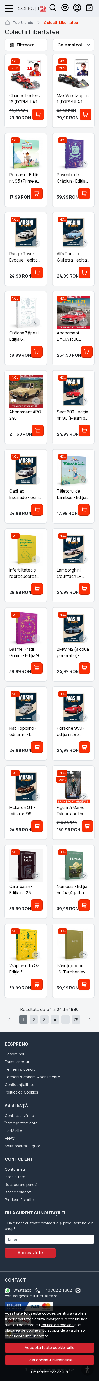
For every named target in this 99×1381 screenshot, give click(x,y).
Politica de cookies (57, 1324)
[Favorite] (65, 8)
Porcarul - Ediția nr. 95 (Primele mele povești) (24, 178)
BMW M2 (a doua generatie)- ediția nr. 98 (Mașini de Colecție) (73, 652)
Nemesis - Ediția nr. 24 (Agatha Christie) (72, 889)
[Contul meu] (77, 8)
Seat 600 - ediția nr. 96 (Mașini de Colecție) (72, 415)
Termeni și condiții (20, 1069)
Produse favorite (19, 1199)
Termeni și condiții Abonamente (32, 1076)
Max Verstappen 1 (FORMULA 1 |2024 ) (73, 99)
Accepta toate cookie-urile (49, 1347)
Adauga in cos (38, 114)
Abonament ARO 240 (25, 415)
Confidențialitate (20, 1084)
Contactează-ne (19, 1115)
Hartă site (13, 1130)
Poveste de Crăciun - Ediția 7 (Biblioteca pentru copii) (73, 178)
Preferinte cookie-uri (49, 1371)
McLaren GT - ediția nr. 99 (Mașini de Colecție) (22, 810)
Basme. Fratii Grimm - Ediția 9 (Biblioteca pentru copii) (24, 652)
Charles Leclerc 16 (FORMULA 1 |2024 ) (24, 99)
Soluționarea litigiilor (22, 1145)
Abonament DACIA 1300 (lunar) (68, 336)
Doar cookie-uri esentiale (50, 1360)
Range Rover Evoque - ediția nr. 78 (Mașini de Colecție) (24, 257)
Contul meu (15, 1169)
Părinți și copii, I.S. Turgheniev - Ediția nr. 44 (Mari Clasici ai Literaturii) (73, 969)
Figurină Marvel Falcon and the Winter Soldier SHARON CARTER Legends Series (72, 810)
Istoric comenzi (18, 1192)
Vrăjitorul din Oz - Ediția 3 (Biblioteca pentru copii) (25, 969)
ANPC (10, 1138)
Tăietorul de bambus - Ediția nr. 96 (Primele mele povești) (71, 494)
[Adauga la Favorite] (36, 85)
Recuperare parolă (21, 1184)
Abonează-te (30, 1252)
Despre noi (14, 1054)
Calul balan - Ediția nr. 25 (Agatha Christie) (21, 889)
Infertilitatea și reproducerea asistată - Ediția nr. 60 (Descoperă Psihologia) (24, 573)
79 (75, 1019)
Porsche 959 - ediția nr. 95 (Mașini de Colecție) (71, 731)
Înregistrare (15, 1176)
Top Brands (23, 22)
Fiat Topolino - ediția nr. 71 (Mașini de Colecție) (23, 731)
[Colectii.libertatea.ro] (30, 8)
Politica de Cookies (21, 1092)
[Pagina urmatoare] (90, 1019)
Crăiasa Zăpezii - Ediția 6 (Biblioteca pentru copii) (25, 336)
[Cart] (89, 8)
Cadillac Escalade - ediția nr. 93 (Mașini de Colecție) (25, 494)
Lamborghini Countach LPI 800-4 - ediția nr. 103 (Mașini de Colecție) (72, 573)
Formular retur (17, 1061)
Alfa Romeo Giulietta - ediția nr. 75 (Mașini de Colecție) (72, 257)
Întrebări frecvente (21, 1123)
